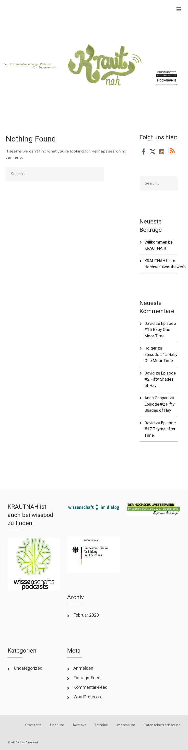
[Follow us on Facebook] (143, 151)
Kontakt (79, 725)
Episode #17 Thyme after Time (160, 429)
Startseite (33, 725)
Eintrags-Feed (86, 677)
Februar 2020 (86, 615)
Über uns (57, 725)
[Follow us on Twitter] (152, 151)
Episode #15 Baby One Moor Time (160, 329)
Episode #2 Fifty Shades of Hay (160, 379)
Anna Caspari (156, 397)
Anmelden (83, 668)
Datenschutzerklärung (161, 725)
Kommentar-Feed (90, 687)
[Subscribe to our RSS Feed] (172, 150)
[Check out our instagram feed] (161, 151)
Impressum (126, 725)
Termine (101, 725)
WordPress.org (88, 696)
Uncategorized (28, 668)
